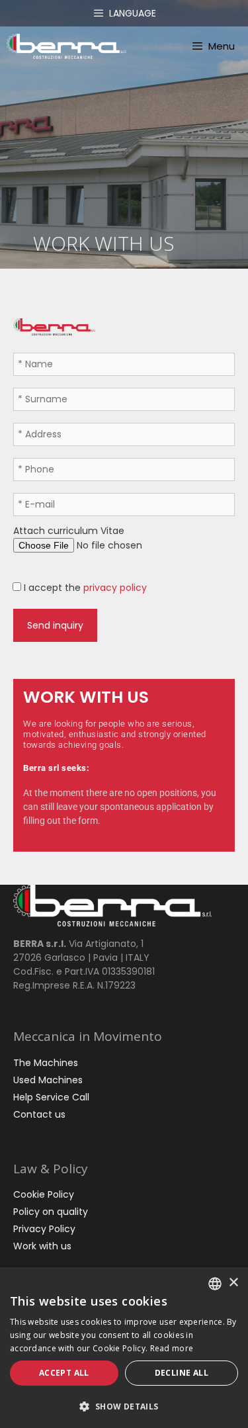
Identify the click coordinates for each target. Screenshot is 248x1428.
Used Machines (48, 1080)
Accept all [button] (64, 1372)
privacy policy (114, 587)
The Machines (45, 1062)
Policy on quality (50, 1211)
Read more (172, 1348)
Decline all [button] (181, 1372)
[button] (124, 1406)
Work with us (42, 1246)
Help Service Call (51, 1097)
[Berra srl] (66, 46)
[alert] (124, 1347)
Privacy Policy (44, 1228)
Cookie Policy (43, 1194)
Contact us (39, 1114)
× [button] (233, 1283)
